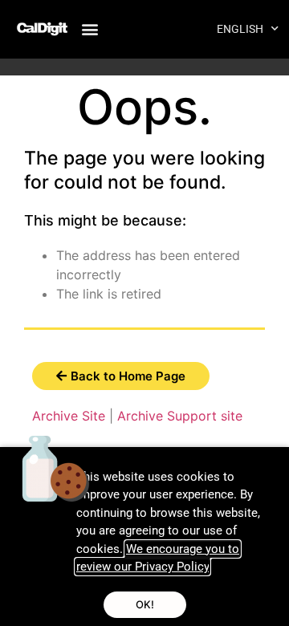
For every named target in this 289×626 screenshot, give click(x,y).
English (240, 28)
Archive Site (68, 416)
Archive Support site (179, 416)
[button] (89, 28)
